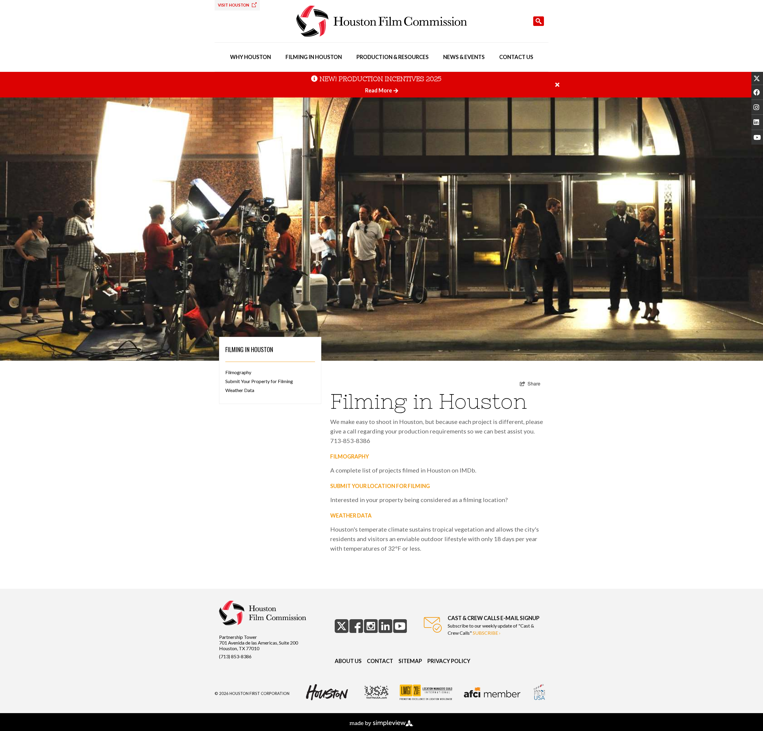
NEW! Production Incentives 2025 (380, 79)
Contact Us (516, 57)
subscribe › (486, 633)
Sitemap (410, 661)
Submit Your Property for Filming (259, 381)
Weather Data (239, 390)
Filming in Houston (314, 57)
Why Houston (250, 57)
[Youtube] (757, 137)
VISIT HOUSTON (234, 5)
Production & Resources (392, 57)
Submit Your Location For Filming (380, 486)
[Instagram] (757, 107)
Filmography (238, 372)
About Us (348, 661)
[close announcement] (557, 85)
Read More (378, 90)
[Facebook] (757, 92)
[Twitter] (757, 78)
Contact (380, 661)
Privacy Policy (448, 661)
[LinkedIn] (757, 121)
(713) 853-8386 (235, 656)
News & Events (464, 57)
